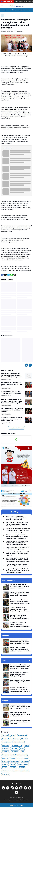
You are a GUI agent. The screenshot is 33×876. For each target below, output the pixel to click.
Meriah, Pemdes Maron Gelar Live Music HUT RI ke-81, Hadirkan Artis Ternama (12, 410)
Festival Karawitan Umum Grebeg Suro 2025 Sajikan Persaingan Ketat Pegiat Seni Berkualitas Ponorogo (19, 689)
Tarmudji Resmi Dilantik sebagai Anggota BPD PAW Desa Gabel (11, 392)
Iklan (27, 800)
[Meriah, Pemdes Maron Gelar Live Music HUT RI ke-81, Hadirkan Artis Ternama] (28, 411)
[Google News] (21, 787)
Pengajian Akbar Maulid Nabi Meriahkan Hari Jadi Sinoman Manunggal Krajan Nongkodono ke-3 (11, 375)
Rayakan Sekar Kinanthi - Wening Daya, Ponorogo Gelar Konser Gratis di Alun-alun (12, 419)
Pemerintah (12, 10)
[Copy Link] (14, 275)
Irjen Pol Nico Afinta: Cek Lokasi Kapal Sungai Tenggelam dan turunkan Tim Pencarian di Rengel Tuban (19, 624)
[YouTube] (16, 787)
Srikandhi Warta (18, 805)
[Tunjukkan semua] (30, 580)
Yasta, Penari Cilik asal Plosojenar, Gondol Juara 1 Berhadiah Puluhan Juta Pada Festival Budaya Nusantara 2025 (20, 649)
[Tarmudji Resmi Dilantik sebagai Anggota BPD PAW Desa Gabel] (28, 394)
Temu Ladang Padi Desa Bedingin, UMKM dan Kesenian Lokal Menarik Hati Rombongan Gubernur (20, 714)
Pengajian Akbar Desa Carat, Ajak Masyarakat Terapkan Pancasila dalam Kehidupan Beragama (17, 524)
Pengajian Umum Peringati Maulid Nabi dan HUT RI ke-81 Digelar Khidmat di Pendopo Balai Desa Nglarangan (17, 542)
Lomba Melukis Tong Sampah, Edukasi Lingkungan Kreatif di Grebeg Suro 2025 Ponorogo (20, 666)
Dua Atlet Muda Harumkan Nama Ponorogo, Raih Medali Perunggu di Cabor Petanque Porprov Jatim (19, 641)
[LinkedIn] (29, 787)
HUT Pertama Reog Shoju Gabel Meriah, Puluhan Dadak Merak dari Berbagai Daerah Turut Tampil (17, 536)
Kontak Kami (19, 797)
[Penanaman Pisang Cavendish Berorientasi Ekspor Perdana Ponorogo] (6, 723)
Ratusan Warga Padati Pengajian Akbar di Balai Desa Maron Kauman (17, 565)
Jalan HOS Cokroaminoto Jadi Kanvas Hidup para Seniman (20, 681)
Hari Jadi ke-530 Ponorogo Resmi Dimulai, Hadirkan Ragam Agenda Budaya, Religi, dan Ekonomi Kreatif (17, 559)
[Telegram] (8, 275)
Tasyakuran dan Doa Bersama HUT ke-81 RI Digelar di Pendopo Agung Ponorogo (17, 553)
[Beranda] (2, 15)
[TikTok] (25, 787)
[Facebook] (2, 275)
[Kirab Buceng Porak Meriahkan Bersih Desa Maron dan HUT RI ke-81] (28, 385)
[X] (5, 275)
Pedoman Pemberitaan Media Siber (15, 800)
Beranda (3, 10)
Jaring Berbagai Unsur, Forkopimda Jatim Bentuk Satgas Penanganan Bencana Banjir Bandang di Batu (20, 609)
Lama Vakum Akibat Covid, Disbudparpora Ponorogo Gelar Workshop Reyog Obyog (16, 518)
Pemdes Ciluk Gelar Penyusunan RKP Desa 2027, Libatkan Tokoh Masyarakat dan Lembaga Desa (11, 401)
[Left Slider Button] (26, 365)
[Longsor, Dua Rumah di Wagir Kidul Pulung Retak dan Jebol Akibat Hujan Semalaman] (6, 595)
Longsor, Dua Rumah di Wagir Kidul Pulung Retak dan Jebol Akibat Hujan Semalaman (19, 594)
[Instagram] (12, 787)
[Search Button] (30, 5)
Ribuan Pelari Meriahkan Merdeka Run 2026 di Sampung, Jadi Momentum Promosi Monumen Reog (18, 530)
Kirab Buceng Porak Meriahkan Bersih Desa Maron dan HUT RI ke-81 (12, 384)
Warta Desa (21, 10)
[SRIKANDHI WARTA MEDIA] (16, 6)
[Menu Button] (2, 5)
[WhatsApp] (11, 275)
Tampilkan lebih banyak (17, 428)
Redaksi (12, 797)
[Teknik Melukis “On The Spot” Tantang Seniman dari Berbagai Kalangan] (6, 675)
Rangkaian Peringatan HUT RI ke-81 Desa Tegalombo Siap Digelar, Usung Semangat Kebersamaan (18, 570)
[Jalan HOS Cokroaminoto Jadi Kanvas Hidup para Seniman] (6, 682)
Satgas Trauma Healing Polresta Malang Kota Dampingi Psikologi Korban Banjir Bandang (19, 616)
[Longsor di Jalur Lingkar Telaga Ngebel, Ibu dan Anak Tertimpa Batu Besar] (6, 587)
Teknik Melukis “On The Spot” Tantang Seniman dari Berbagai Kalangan (19, 674)
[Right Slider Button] (31, 10)
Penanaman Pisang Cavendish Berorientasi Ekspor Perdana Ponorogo (20, 722)
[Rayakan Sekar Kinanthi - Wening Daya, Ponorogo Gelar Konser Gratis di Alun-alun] (28, 420)
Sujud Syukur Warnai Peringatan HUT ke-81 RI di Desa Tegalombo (18, 548)
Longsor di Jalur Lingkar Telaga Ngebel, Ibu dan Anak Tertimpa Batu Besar (19, 586)
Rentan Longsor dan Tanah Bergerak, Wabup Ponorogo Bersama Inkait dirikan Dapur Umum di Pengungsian (19, 601)
